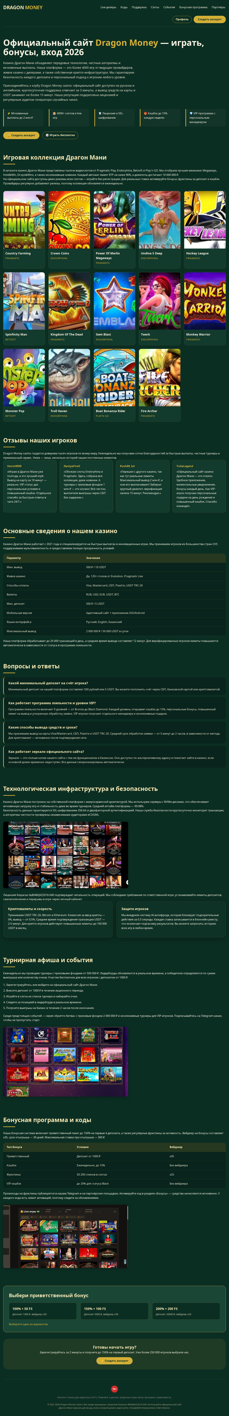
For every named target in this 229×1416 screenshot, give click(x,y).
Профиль (182, 19)
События (169, 7)
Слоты (155, 7)
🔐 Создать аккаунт (21, 135)
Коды (124, 7)
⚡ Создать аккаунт (114, 1361)
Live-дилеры (108, 7)
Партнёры (218, 7)
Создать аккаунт (210, 19)
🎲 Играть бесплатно (60, 135)
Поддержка (139, 7)
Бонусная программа (193, 7)
